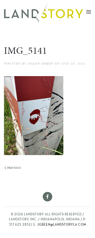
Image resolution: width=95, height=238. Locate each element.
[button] (88, 12)
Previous (14, 168)
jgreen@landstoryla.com (61, 224)
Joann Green (40, 64)
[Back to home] (45, 12)
